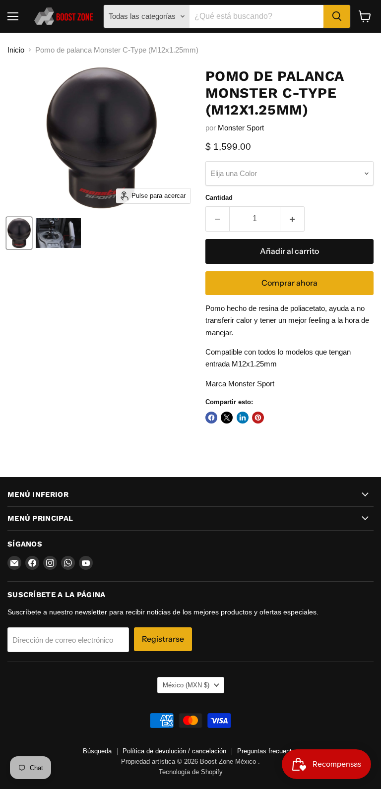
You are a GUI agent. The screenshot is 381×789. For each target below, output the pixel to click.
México (186, 685)
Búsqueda (97, 751)
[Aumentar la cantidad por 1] (292, 218)
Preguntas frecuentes (268, 751)
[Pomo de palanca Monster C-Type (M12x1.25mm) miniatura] (19, 233)
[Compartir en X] (227, 418)
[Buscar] (336, 16)
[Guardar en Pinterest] (258, 418)
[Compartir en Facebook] (211, 418)
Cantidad (219, 197)
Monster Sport (241, 127)
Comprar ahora (289, 283)
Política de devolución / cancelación (174, 751)
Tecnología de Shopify (191, 772)
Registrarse (163, 639)
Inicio (15, 50)
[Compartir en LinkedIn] (243, 418)
